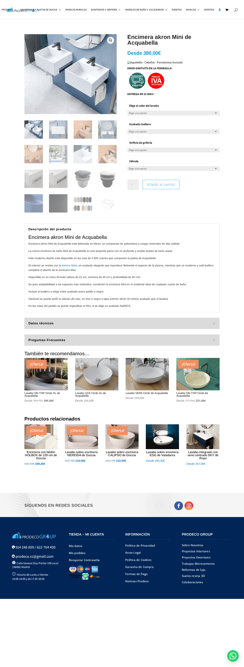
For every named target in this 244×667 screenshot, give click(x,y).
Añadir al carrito (161, 184)
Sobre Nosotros (192, 545)
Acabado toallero (140, 124)
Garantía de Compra (139, 567)
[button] (110, 40)
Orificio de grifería (140, 142)
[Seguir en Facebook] (178, 505)
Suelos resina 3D (193, 576)
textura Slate (69, 265)
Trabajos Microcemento (198, 564)
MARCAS (191, 9)
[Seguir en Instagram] (189, 505)
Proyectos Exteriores (196, 557)
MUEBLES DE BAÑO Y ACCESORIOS (144, 9)
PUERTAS (177, 9)
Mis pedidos (77, 553)
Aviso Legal (133, 552)
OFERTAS (209, 9)
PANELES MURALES (76, 9)
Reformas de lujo (193, 570)
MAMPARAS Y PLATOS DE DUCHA (39, 9)
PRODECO (7, 9)
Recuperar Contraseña (84, 560)
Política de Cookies (138, 560)
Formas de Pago (136, 574)
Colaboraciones (192, 582)
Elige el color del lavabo (144, 105)
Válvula (133, 161)
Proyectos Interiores (196, 551)
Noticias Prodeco (137, 581)
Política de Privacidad (140, 545)
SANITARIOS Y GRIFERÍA (104, 9)
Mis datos (75, 546)
